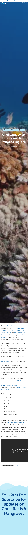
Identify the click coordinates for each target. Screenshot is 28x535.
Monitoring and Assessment (11, 129)
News (22, 129)
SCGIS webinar (21, 381)
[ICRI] (3, 2)
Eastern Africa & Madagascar (15, 330)
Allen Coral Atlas (8, 326)
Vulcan (16, 465)
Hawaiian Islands (6, 332)
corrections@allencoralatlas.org (15, 422)
